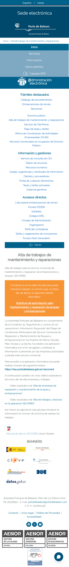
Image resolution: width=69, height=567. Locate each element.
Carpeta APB (37, 73)
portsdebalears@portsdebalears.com (47, 502)
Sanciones (36, 108)
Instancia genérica (36, 189)
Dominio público (36, 115)
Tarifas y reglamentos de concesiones (36, 233)
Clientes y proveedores (36, 176)
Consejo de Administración (36, 220)
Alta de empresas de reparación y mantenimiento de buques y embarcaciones (30, 389)
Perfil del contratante (36, 229)
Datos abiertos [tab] (34, 66)
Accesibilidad (34, 516)
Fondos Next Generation (36, 238)
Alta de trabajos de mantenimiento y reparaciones (35, 41)
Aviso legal (28, 512)
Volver (37, 244)
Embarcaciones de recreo (36, 104)
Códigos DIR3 (36, 216)
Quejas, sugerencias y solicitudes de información (36, 171)
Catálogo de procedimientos (36, 99)
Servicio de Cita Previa (36, 124)
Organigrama (36, 224)
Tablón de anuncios (36, 163)
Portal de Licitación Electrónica (36, 180)
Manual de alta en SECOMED (22, 433)
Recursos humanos (36, 167)
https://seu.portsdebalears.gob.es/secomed (29, 369)
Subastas (36, 211)
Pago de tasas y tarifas (36, 129)
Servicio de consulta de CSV (36, 158)
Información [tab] (34, 60)
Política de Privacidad (48, 512)
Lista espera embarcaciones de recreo (36, 202)
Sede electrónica (34, 13)
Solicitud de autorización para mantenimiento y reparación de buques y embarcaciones (34, 307)
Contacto (13, 512)
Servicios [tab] (34, 53)
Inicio (5, 41)
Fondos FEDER (36, 207)
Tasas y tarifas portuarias (36, 185)
